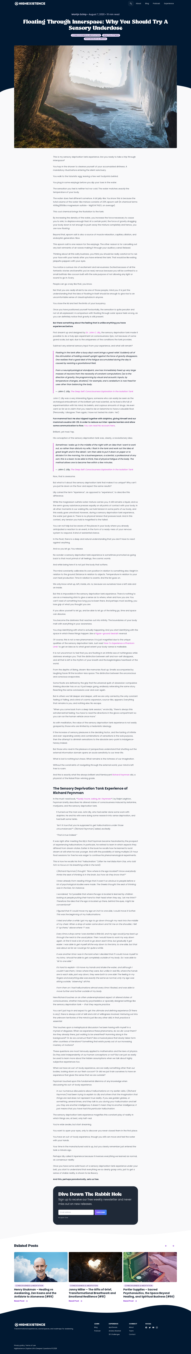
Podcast (156, 3)
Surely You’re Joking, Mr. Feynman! (94, 798)
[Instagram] (157, 1327)
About (138, 3)
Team (131, 1331)
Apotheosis (113, 1327)
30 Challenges (114, 1334)
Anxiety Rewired (115, 1331)
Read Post (19, 1300)
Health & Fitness (111, 35)
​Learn (96, 1324)
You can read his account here (99, 425)
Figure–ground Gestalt (106, 633)
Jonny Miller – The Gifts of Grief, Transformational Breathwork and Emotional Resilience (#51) (92, 1293)
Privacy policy (19, 1345)
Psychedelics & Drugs (95, 39)
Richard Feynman (121, 774)
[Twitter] (150, 1327)
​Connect (133, 1324)
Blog (147, 3)
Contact (132, 1334)
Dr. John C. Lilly (93, 332)
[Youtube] (153, 1327)
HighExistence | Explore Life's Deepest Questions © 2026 (35, 1348)
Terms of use (30, 1345)
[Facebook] (146, 1327)
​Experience (169, 3)
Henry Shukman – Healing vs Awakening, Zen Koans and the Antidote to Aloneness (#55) (35, 1293)
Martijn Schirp (79, 14)
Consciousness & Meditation (86, 35)
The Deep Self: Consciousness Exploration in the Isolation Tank (102, 391)
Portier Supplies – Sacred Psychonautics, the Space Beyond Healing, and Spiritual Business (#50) (148, 1293)
